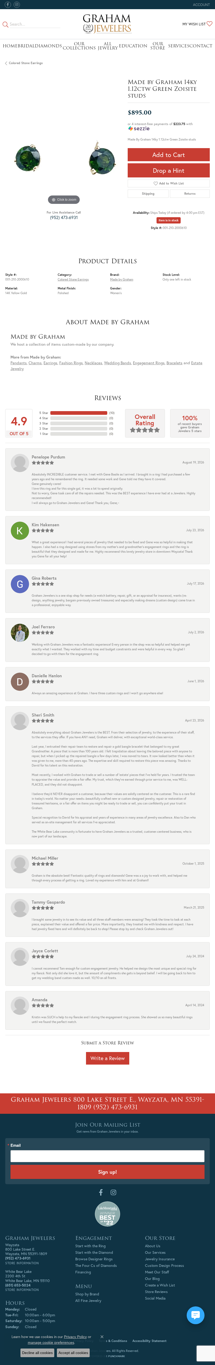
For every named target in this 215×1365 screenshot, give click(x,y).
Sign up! (107, 1171)
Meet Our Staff (157, 1271)
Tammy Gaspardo (48, 902)
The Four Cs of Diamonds (96, 1265)
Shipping (148, 193)
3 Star (43, 423)
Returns (190, 193)
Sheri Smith (43, 715)
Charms (35, 362)
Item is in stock (169, 220)
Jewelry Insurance (160, 1258)
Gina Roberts (44, 578)
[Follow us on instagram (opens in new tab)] (17, 5)
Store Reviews (156, 1291)
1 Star (44, 434)
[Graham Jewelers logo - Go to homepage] (107, 24)
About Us (152, 1245)
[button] (201, 4)
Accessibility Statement (149, 1341)
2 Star (43, 428)
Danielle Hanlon (47, 675)
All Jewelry (108, 46)
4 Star (43, 418)
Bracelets (174, 362)
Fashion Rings (71, 362)
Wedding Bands (117, 362)
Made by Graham (121, 279)
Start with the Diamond (94, 1252)
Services (178, 46)
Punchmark (116, 1356)
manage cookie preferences (51, 1342)
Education (133, 46)
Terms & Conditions (113, 1341)
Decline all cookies (37, 1353)
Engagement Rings (149, 362)
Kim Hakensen (45, 524)
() (112, 413)
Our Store (157, 46)
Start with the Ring (90, 1245)
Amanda (39, 999)
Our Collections (79, 46)
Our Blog (152, 1278)
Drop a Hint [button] (168, 170)
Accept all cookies (73, 1353)
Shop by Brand (87, 1293)
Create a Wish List (160, 1285)
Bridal (26, 46)
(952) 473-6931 (64, 217)
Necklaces (93, 362)
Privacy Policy (75, 1337)
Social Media (155, 1298)
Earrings (50, 362)
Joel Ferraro (43, 626)
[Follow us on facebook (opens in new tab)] (8, 5)
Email (15, 1145)
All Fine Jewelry (88, 1300)
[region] (63, 147)
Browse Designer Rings (94, 1258)
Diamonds (48, 46)
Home (10, 46)
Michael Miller (45, 858)
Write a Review (107, 1058)
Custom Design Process (164, 1265)
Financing (83, 1271)
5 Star (43, 413)
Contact (200, 46)
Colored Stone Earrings (26, 63)
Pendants (18, 362)
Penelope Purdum (48, 457)
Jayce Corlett (45, 950)
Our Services (155, 1252)
